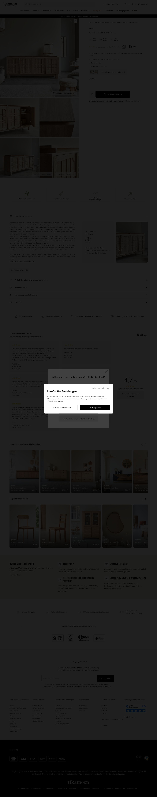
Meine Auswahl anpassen (62, 407)
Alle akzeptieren (94, 407)
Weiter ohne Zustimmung (100, 388)
